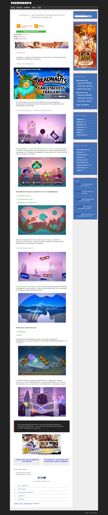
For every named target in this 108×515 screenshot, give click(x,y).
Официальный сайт (31, 31)
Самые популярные (82, 104)
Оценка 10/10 (32, 25)
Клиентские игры (82, 80)
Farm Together (23, 485)
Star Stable (22, 489)
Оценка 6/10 (27, 25)
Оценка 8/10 (30, 25)
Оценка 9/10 (31, 25)
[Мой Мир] (43, 478)
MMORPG (80, 124)
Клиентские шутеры (84, 89)
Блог (39, 7)
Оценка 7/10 (28, 25)
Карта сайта (93, 512)
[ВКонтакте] (38, 478)
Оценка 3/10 (24, 25)
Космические (81, 160)
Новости (19, 7)
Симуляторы (21, 36)
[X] (45, 478)
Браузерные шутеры (84, 101)
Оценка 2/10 (23, 25)
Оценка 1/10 (21, 25)
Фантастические (82, 165)
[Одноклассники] (41, 478)
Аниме (79, 170)
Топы (12, 7)
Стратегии (80, 127)
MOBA (79, 132)
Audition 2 (21, 496)
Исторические (81, 154)
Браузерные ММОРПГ (84, 95)
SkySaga (21, 499)
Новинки (27, 7)
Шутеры (79, 129)
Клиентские (25, 34)
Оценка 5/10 (26, 25)
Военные (80, 157)
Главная (16, 503)
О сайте (87, 512)
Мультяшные (23, 38)
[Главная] (21, 3)
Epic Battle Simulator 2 (26, 492)
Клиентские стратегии (84, 86)
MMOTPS (80, 122)
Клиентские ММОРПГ (84, 83)
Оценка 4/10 (25, 25)
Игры (21, 503)
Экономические (82, 149)
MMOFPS (80, 119)
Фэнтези (79, 152)
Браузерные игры (82, 92)
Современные (81, 167)
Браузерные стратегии (85, 98)
